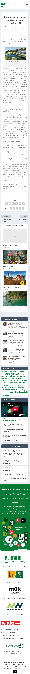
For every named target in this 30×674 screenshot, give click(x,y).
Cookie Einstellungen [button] (20, 668)
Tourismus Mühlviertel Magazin (15, 566)
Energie (8, 376)
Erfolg (6, 380)
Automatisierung (5, 393)
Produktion (11, 380)
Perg (21, 335)
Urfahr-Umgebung (22, 327)
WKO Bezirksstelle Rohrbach (10, 635)
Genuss (18, 376)
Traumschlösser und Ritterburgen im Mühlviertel (16, 332)
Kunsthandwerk (11, 378)
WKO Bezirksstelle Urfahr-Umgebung (13, 638)
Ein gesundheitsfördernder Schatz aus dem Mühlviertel (14, 462)
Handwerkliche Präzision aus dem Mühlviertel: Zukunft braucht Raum (16, 358)
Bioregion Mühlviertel (15, 582)
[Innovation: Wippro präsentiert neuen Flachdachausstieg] (5, 342)
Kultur (17, 352)
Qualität (21, 374)
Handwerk (7, 384)
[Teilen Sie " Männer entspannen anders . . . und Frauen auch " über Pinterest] (13, 203)
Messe (19, 387)
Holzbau (22, 376)
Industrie (4, 371)
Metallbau (4, 378)
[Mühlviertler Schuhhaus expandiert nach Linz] (5, 324)
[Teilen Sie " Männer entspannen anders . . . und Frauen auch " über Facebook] (6, 203)
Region (20, 352)
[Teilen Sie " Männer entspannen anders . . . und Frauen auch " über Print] (23, 203)
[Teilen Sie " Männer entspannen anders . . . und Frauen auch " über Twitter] (10, 203)
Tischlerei (5, 387)
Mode (16, 374)
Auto (11, 371)
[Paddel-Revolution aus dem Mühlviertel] (15, 298)
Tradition (18, 380)
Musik (3, 380)
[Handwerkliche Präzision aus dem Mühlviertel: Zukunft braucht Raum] (5, 358)
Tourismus (19, 28)
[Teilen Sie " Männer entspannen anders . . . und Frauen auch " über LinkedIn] (16, 203)
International (5, 382)
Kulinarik (4, 376)
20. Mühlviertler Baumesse (10, 440)
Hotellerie (22, 382)
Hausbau (23, 387)
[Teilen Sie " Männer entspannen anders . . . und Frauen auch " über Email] (20, 203)
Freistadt (15, 327)
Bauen (15, 387)
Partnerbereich (18, 474)
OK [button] (15, 671)
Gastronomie (18, 371)
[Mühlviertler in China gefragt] (15, 236)
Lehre (25, 378)
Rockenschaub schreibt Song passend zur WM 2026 (14, 425)
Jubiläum (13, 376)
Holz (26, 382)
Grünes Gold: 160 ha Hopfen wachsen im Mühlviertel (15, 435)
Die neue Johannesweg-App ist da (15, 479)
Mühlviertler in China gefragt (11, 245)
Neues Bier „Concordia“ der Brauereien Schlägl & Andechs (16, 350)
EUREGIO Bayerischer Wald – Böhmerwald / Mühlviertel (15, 652)
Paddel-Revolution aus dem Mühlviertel (14, 308)
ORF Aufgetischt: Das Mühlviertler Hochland (13, 430)
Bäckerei (24, 380)
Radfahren (20, 385)
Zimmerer (10, 387)
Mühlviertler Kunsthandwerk (15, 598)
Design (12, 382)
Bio (26, 374)
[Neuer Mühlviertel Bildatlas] (15, 278)
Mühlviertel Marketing (17, 26)
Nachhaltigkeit (21, 389)
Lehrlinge (17, 382)
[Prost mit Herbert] (15, 257)
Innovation (9, 390)
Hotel (3, 390)
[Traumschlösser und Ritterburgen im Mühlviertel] (5, 333)
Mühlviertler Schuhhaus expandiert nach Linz (15, 323)
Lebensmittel (8, 373)
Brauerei (8, 371)
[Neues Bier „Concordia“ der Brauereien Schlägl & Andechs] (5, 350)
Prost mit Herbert (8, 266)
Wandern (14, 385)
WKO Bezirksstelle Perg (9, 632)
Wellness (18, 378)
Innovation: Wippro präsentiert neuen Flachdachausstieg (17, 341)
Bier (21, 378)
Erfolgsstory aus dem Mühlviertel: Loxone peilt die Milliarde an (14, 455)
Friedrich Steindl (8, 474)
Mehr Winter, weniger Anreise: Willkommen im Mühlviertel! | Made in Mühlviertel (14, 451)
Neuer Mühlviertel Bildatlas (11, 287)
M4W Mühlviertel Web (15, 614)
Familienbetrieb (18, 392)
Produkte (13, 28)
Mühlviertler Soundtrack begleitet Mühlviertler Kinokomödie (13, 419)
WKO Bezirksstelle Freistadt (10, 629)
